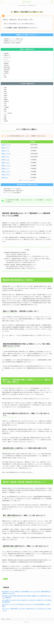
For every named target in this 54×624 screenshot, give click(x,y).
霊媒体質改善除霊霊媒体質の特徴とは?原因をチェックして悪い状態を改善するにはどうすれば (27, 256)
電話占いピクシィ (6, 174)
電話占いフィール (6, 144)
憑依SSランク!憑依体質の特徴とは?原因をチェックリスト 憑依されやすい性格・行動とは (27, 258)
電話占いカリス (5, 147)
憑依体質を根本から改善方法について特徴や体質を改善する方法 (20, 262)
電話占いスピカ (5, 162)
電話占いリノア (5, 168)
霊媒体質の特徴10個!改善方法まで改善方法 (16, 252)
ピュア (7, 171)
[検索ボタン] (52, 1)
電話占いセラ (5, 177)
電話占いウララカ (6, 153)
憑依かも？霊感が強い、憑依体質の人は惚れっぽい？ (18, 254)
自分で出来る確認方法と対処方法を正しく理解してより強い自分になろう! (22, 260)
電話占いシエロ (5, 159)
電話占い (4, 171)
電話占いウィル (5, 150)
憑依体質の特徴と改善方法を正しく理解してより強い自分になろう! (21, 268)
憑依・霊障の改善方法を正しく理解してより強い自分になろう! (20, 266)
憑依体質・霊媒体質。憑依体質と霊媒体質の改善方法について (20, 264)
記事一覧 (5, 578)
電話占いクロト (5, 156)
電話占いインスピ (6, 165)
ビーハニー (27, 2)
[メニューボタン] (1, 1)
